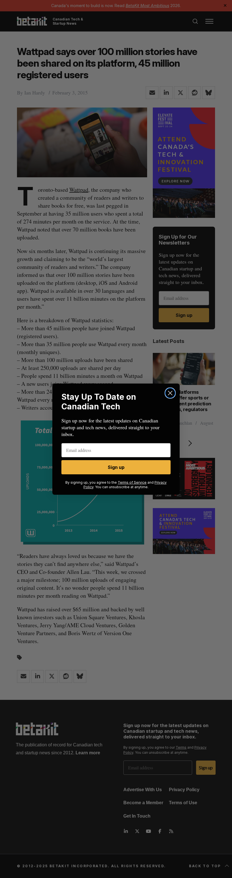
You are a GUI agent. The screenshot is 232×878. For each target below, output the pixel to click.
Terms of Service (132, 482)
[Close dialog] (170, 393)
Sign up (116, 467)
